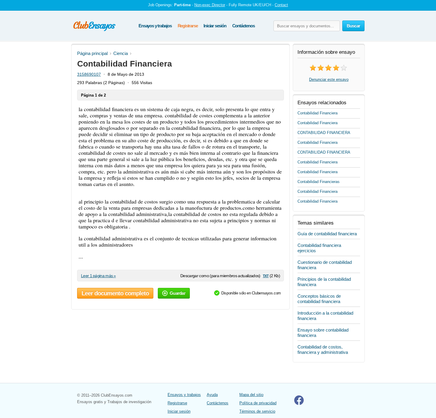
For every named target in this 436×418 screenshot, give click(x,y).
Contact (281, 5)
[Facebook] (299, 403)
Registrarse (188, 25)
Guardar (177, 293)
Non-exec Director (209, 5)
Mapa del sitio (251, 394)
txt (265, 275)
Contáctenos (243, 25)
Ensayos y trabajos (155, 25)
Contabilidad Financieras (318, 181)
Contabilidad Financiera (317, 113)
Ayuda (212, 394)
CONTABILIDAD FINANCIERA (323, 132)
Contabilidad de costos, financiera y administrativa (322, 349)
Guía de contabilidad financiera (327, 233)
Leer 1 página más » (98, 275)
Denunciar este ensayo (329, 79)
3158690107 (89, 74)
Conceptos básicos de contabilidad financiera (319, 299)
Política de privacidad (257, 403)
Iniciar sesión (214, 25)
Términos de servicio (257, 411)
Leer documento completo (115, 293)
